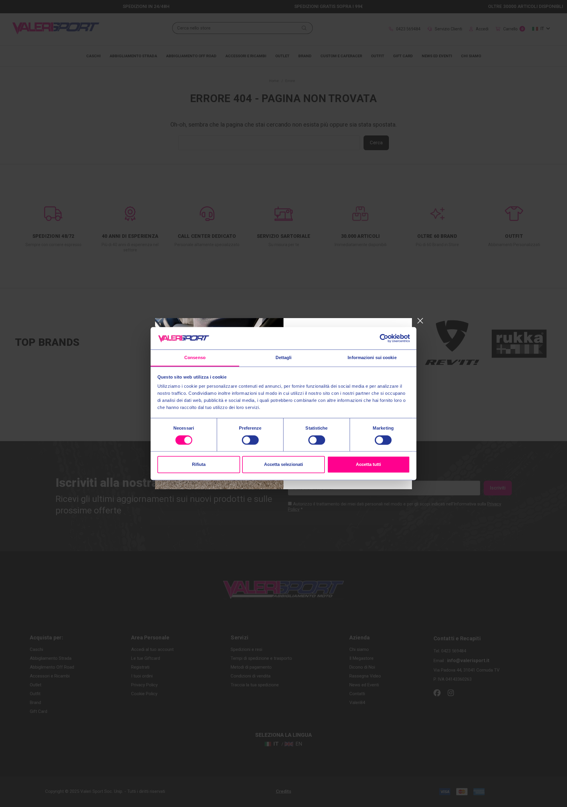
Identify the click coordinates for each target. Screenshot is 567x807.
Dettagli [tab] (284, 357)
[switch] (250, 440)
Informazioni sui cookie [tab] (372, 357)
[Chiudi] (420, 321)
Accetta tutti (368, 464)
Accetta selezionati (283, 464)
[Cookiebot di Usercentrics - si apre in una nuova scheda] (384, 338)
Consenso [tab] (195, 357)
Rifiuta (199, 464)
